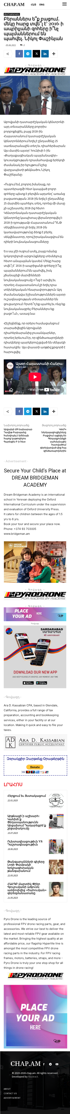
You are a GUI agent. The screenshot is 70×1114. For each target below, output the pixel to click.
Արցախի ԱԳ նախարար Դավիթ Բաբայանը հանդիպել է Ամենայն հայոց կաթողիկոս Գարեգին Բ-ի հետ (18, 435)
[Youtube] (57, 1064)
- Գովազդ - (12, 697)
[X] (36, 53)
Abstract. (33, 1076)
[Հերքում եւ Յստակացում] (56, 801)
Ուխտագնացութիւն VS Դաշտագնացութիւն (25, 843)
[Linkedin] (45, 53)
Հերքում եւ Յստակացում (26, 796)
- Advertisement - (16, 461)
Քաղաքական (11, 14)
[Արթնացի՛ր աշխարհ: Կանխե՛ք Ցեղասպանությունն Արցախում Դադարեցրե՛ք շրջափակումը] (56, 821)
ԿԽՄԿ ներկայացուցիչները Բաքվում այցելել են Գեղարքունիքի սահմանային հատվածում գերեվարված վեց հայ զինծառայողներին (53, 440)
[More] (54, 53)
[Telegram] (28, 53)
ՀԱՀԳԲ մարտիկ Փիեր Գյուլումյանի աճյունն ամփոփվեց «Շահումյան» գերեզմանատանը (26, 888)
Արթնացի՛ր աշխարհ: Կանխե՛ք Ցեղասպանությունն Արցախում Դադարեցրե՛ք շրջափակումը (26, 822)
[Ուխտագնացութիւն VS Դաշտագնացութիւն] (56, 846)
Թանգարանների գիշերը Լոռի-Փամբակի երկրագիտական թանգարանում (26, 866)
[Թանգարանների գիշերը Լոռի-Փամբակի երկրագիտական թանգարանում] (56, 867)
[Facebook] (19, 53)
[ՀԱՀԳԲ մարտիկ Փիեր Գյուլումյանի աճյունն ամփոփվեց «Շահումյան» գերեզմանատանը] (56, 889)
